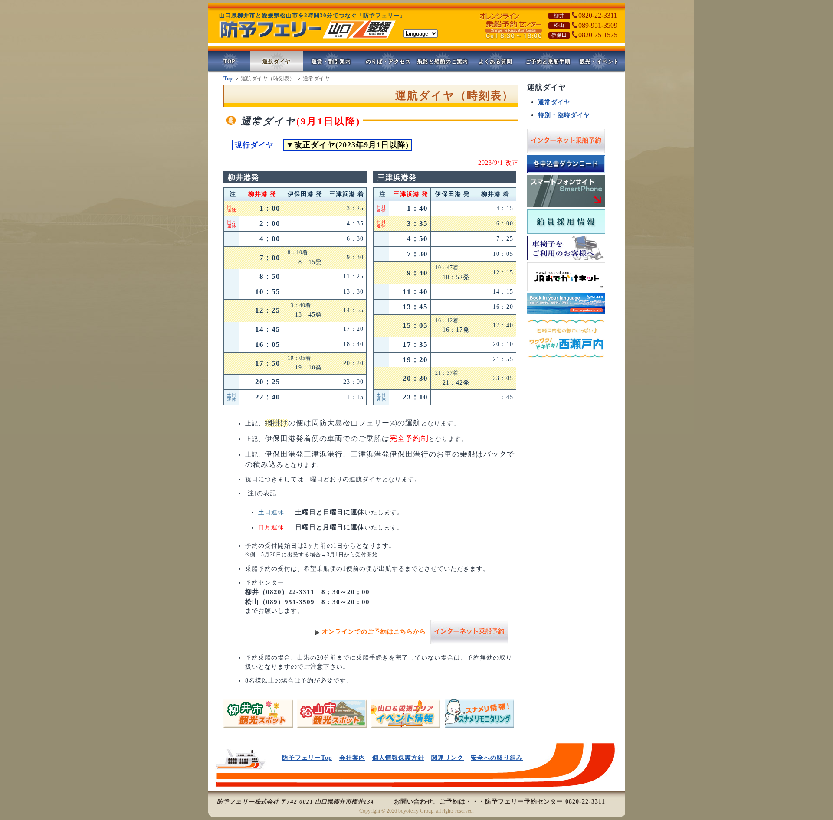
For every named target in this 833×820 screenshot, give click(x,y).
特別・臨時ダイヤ (564, 115)
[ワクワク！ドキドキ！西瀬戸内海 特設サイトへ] (566, 361)
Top (228, 78)
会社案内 (352, 758)
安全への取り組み (497, 758)
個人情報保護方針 (398, 758)
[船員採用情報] (566, 234)
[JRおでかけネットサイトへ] (566, 291)
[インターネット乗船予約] (566, 153)
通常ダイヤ (554, 102)
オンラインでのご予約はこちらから (374, 631)
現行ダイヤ (254, 145)
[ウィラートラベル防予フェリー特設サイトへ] (566, 314)
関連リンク (447, 758)
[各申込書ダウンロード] (566, 173)
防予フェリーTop (307, 758)
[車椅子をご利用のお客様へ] (566, 260)
